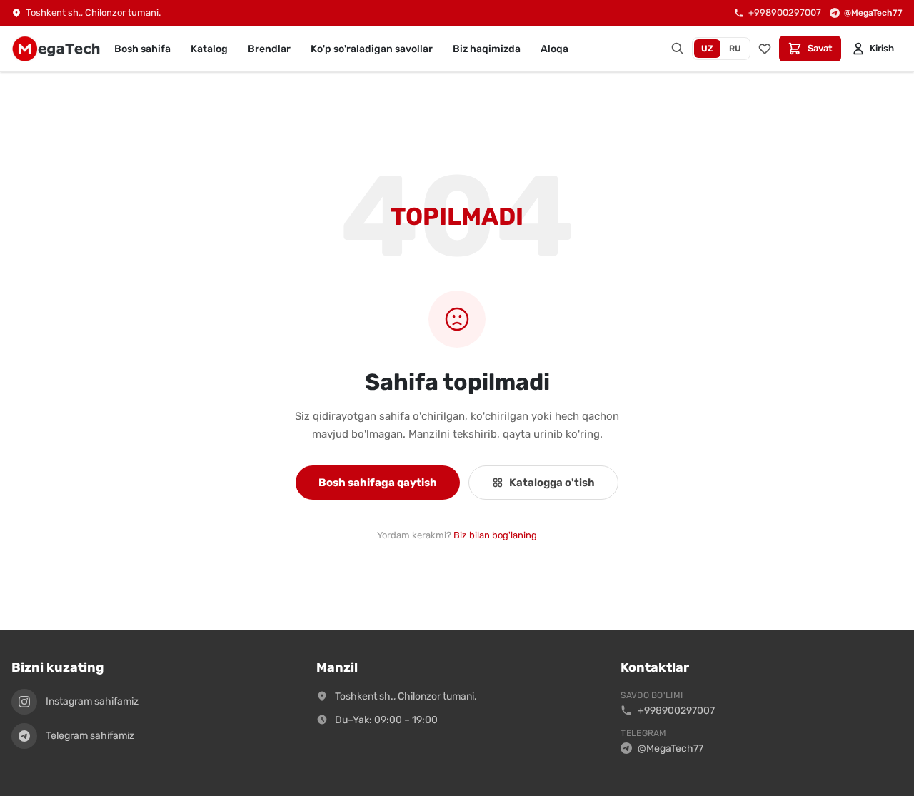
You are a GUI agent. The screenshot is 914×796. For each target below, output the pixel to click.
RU (735, 49)
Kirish (882, 48)
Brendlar (269, 49)
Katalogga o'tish (552, 482)
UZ (707, 49)
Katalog (209, 49)
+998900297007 (676, 711)
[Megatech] (55, 48)
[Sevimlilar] (765, 48)
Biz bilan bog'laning (495, 535)
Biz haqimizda (487, 49)
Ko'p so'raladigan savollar (372, 49)
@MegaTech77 (670, 748)
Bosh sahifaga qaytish (377, 482)
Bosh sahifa (142, 49)
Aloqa (554, 49)
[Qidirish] (677, 48)
